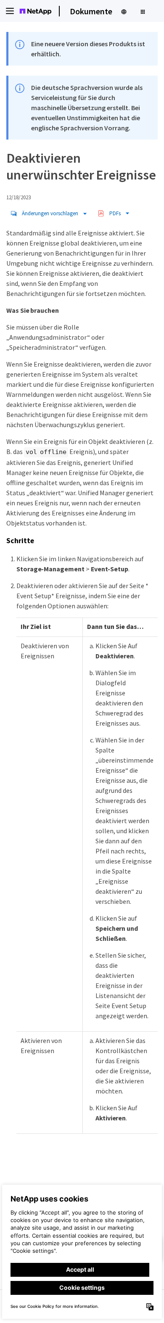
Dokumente (91, 11)
